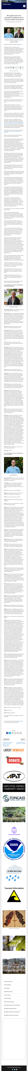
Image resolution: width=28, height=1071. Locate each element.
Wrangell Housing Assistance (10, 1008)
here (21, 44)
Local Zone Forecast (8, 981)
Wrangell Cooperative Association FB (12, 1011)
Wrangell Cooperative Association (11, 1015)
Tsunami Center (7, 995)
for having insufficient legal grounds (12, 132)
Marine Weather (7, 984)
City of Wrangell (7, 998)
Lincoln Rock (7, 988)
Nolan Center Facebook (9, 1001)
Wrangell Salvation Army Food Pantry (12, 1005)
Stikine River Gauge (8, 991)
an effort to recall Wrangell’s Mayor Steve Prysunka (14, 123)
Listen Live (6, 4)
